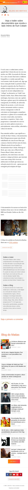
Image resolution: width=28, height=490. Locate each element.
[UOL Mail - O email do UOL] (19, 2)
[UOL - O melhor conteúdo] (2, 2)
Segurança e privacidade (14, 488)
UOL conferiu (13, 242)
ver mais (13, 461)
